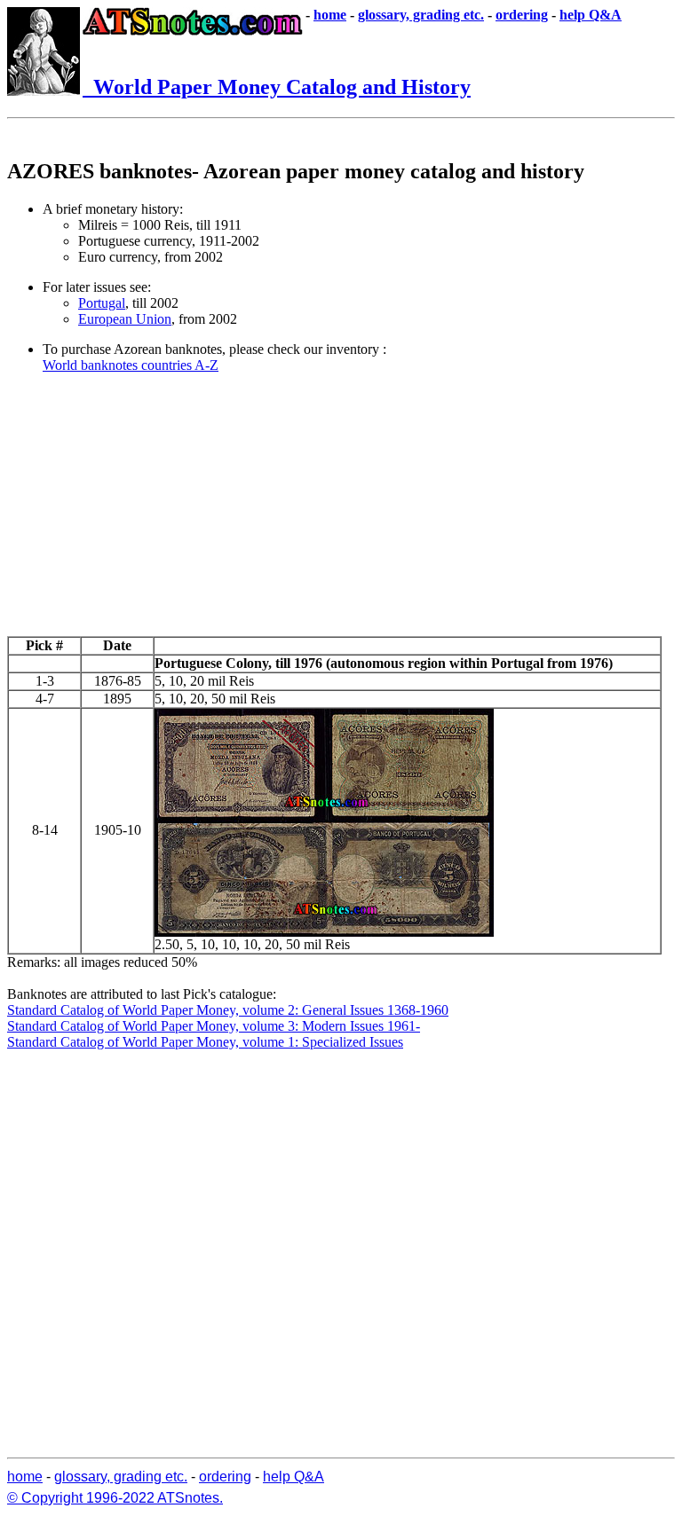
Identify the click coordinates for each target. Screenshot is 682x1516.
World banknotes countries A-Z (130, 365)
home (329, 14)
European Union (124, 318)
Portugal (101, 302)
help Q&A (590, 14)
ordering (522, 14)
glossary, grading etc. (421, 14)
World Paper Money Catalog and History (277, 86)
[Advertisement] (341, 512)
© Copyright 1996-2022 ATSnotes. (115, 1497)
